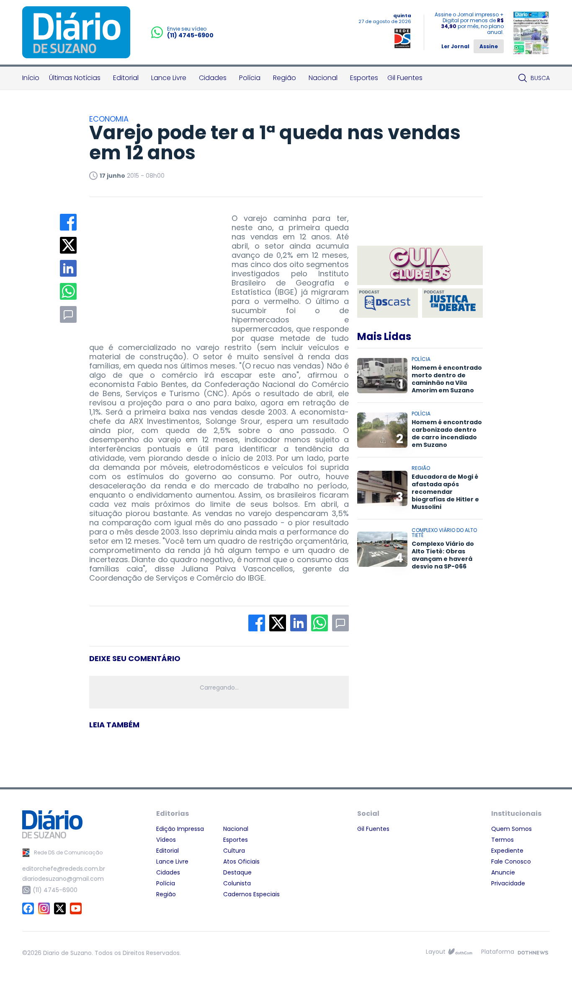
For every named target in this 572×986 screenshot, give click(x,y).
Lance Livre (168, 78)
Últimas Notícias (74, 78)
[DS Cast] (387, 303)
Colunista (237, 883)
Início (30, 78)
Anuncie (503, 872)
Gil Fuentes (405, 78)
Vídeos (166, 840)
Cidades (213, 78)
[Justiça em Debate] (452, 303)
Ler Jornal (455, 46)
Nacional (323, 78)
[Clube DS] (420, 266)
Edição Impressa (180, 829)
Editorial (126, 78)
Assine (488, 46)
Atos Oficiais (241, 861)
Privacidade (508, 883)
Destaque (237, 872)
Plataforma (497, 951)
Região (284, 78)
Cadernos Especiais (251, 894)
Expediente (507, 850)
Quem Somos (511, 829)
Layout (436, 951)
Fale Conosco (511, 861)
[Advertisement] (152, 266)
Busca (540, 78)
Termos (502, 840)
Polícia (249, 78)
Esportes (364, 78)
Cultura (234, 850)
